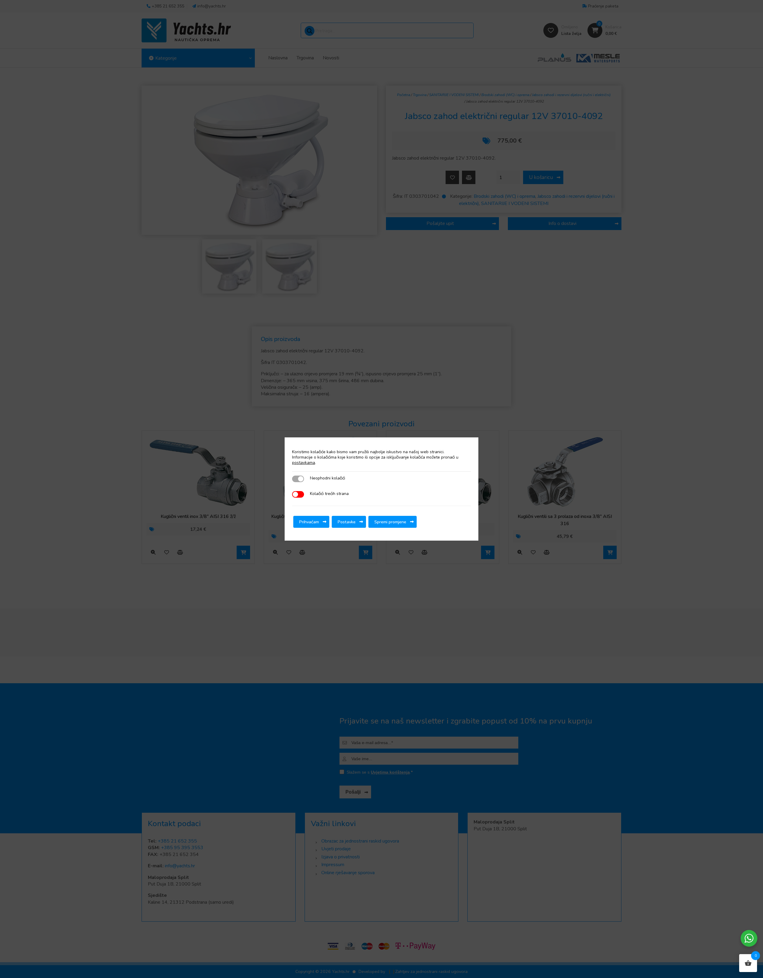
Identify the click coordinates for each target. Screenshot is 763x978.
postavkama (303, 462)
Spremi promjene (390, 522)
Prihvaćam (309, 522)
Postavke (347, 522)
